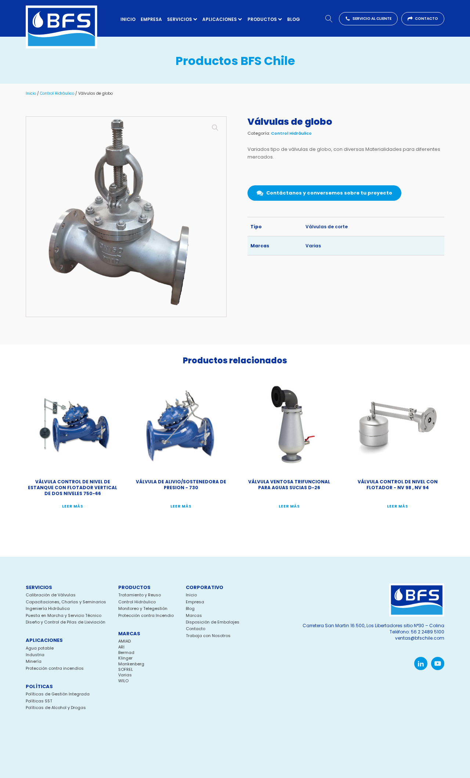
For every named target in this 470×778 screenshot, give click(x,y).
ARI (121, 647)
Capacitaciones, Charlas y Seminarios (66, 602)
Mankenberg (131, 664)
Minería (33, 661)
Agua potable (40, 648)
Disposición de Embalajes (212, 622)
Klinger (125, 658)
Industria (35, 655)
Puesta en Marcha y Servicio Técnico (63, 615)
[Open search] (329, 19)
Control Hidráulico (57, 93)
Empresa (151, 19)
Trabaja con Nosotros (208, 636)
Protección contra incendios (55, 668)
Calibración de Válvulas (51, 595)
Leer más (72, 506)
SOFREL (125, 669)
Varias (313, 246)
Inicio (127, 19)
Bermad (126, 652)
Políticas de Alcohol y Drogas (56, 707)
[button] (368, 18)
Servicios (179, 19)
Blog (293, 19)
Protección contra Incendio (146, 615)
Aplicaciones (219, 19)
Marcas (194, 615)
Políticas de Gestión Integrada (58, 694)
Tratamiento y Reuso (139, 595)
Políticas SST (39, 701)
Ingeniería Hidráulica (48, 608)
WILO (123, 681)
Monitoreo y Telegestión (142, 608)
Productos (262, 19)
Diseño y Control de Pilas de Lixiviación (65, 622)
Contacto (195, 629)
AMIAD (124, 641)
